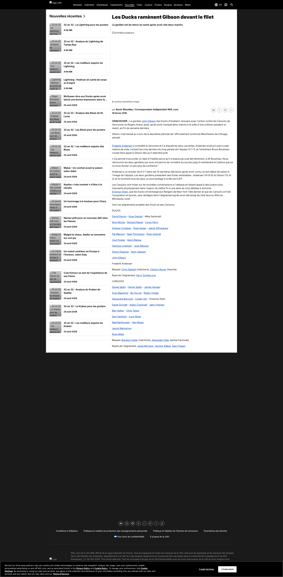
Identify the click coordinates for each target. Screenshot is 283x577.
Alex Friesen (178, 346)
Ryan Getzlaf (136, 216)
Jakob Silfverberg (158, 228)
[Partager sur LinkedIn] (225, 110)
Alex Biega (138, 322)
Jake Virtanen (156, 304)
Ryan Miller (118, 334)
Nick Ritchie (118, 222)
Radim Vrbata (151, 293)
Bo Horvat (136, 293)
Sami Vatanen (138, 251)
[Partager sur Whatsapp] (213, 110)
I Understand (227, 569)
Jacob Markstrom (121, 328)
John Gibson (149, 121)
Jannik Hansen (152, 287)
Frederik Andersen (122, 145)
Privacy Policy (83, 568)
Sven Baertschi (120, 293)
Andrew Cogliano (121, 228)
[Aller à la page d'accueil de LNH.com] (60, 4)
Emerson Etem (120, 191)
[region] (141, 569)
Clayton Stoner (158, 269)
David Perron (119, 216)
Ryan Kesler (139, 228)
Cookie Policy (101, 568)
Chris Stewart (128, 269)
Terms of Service (61, 574)
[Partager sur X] (219, 110)
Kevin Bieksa (134, 240)
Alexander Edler (160, 340)
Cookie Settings (206, 569)
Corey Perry (151, 222)
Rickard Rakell (135, 222)
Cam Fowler (118, 240)
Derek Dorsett (119, 304)
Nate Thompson (135, 234)
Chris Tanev (132, 310)
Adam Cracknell (138, 304)
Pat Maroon (118, 234)
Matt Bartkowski (121, 322)
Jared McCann (145, 346)
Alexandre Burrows (122, 298)
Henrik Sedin (135, 287)
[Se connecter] (226, 4)
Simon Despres (120, 251)
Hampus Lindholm (122, 245)
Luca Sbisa (135, 316)
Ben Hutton (118, 310)
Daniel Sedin (119, 287)
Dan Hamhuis (119, 316)
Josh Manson (141, 245)
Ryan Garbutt (154, 234)
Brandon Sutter (129, 340)
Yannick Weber (162, 346)
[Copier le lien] (231, 110)
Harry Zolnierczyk (146, 275)
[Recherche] (231, 4)
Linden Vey (141, 298)
